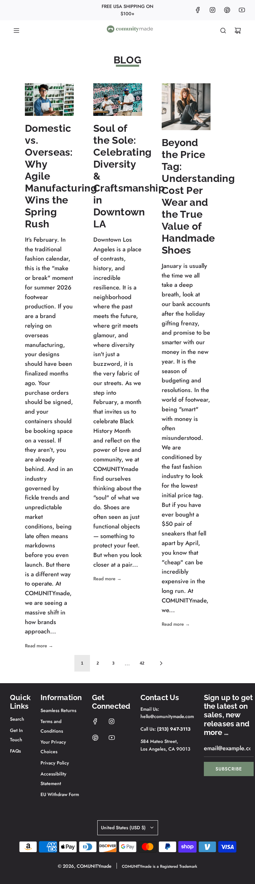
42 (142, 663)
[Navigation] (16, 30)
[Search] (223, 30)
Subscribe (228, 768)
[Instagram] (212, 10)
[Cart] (237, 30)
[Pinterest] (227, 10)
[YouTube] (241, 10)
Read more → (39, 645)
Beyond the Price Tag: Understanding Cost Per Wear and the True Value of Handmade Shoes (198, 196)
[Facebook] (198, 10)
